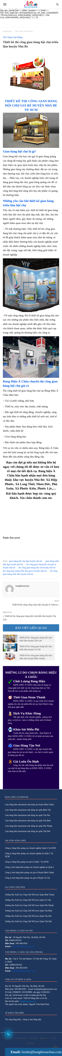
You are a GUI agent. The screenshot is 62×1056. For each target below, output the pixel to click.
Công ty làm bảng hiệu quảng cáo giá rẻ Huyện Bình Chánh (29, 872)
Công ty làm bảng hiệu (32, 1019)
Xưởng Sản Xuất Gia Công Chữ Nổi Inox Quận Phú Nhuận (29, 905)
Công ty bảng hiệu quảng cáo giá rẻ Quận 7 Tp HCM (26, 862)
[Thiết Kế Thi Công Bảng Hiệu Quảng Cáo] (30, 4)
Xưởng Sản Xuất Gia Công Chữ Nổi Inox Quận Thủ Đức (28, 921)
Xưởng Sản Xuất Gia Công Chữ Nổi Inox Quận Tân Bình (28, 911)
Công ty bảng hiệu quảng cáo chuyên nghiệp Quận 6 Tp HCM (30, 848)
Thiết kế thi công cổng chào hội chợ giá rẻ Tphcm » (35, 604)
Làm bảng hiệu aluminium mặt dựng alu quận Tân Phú (27, 815)
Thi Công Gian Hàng (24, 31)
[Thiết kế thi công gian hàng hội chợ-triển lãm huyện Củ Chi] (10, 647)
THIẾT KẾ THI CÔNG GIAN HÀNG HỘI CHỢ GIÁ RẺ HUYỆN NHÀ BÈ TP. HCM (31, 105)
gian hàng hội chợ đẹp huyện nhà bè (25, 561)
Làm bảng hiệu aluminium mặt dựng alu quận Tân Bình (28, 821)
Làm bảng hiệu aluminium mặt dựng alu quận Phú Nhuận (28, 826)
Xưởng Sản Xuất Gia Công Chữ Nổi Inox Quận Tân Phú (28, 916)
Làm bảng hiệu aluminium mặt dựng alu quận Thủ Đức (27, 831)
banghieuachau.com (28, 1001)
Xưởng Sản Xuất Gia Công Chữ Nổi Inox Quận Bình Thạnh (29, 895)
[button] (31, 130)
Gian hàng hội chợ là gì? (19, 151)
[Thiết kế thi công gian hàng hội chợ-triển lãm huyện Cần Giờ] (10, 638)
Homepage (7, 31)
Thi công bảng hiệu (13, 1019)
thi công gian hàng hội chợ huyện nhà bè (37, 567)
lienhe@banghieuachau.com (41, 1052)
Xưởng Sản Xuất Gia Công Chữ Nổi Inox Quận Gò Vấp (28, 900)
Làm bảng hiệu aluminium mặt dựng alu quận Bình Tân (28, 810)
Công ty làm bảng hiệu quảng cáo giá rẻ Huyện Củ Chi (27, 878)
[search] (57, 4)
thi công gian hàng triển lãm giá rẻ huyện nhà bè (25, 571)
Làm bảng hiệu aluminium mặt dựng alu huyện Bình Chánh (29, 804)
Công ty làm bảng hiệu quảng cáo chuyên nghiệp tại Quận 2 (29, 867)
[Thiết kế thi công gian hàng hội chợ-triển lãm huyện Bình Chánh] (10, 656)
